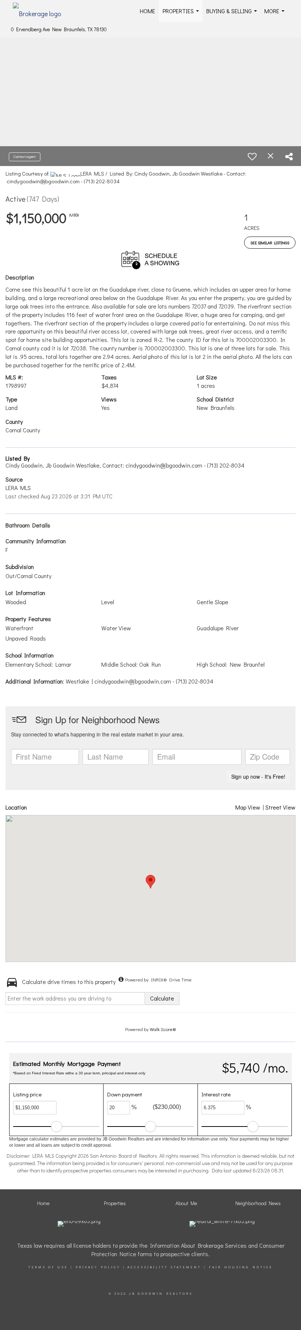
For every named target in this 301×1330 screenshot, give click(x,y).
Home (147, 11)
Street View (280, 807)
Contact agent (25, 156)
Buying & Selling (233, 14)
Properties (182, 14)
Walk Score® (163, 1029)
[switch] (252, 156)
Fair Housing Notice (241, 1267)
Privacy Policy (98, 1267)
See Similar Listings (269, 242)
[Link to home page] (41, 11)
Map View (247, 807)
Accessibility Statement (164, 1267)
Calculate (162, 998)
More (275, 14)
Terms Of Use (48, 1267)
